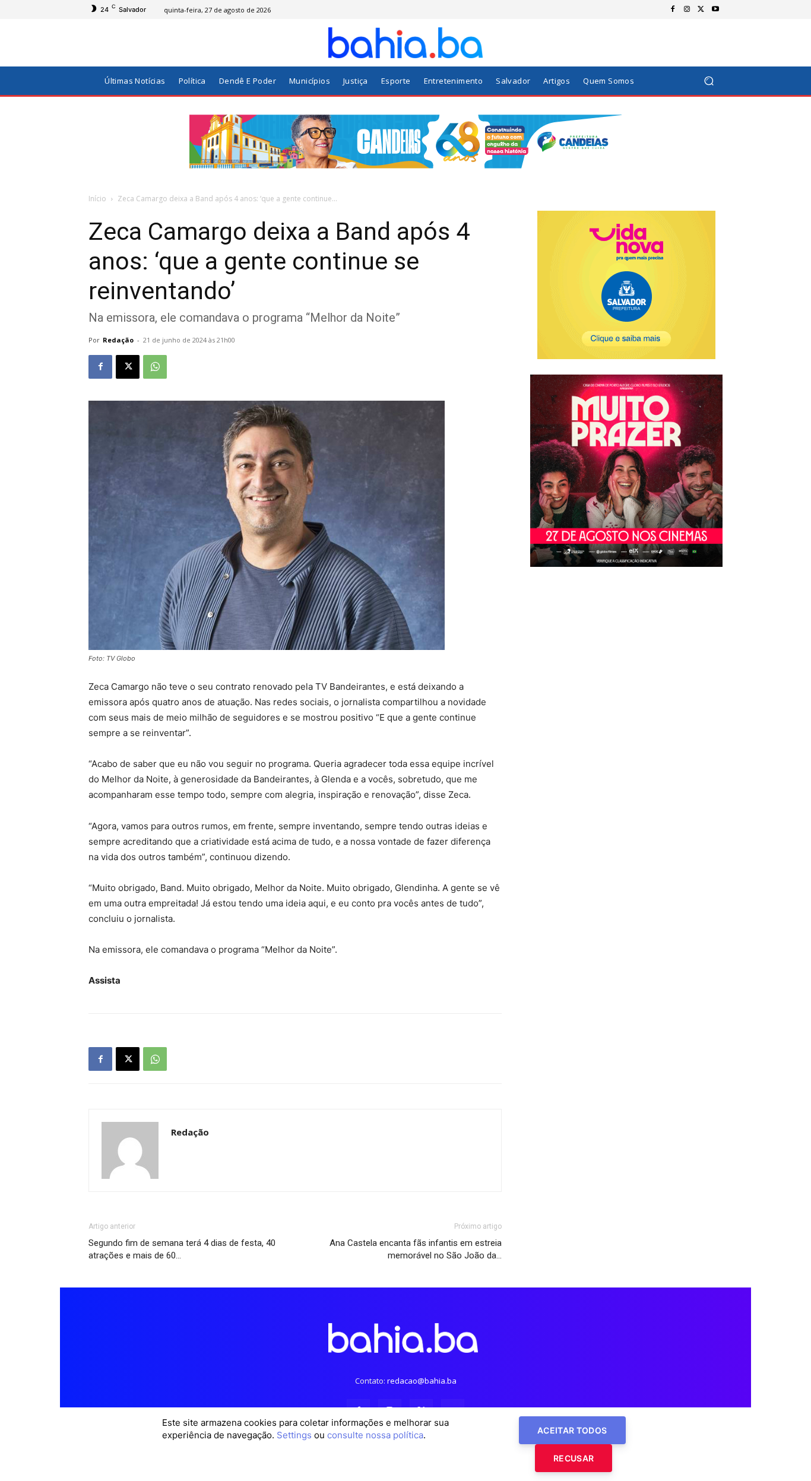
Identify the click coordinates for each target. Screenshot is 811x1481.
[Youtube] (715, 9)
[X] (701, 9)
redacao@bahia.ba (422, 1380)
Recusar (573, 1458)
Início (97, 199)
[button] (709, 81)
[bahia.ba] (405, 42)
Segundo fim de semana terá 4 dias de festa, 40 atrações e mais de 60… (181, 1249)
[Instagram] (687, 9)
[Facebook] (673, 9)
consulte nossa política (375, 1435)
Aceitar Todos (572, 1430)
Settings (294, 1435)
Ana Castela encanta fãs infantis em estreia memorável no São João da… (416, 1249)
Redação (118, 339)
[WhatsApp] (155, 367)
